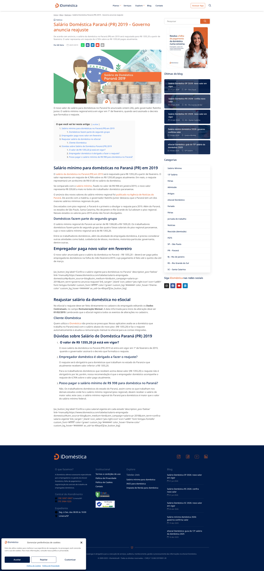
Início (56, 15)
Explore (139, 5)
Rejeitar (44, 559)
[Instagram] (166, 285)
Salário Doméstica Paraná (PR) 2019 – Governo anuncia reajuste (102, 26)
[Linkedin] (185, 285)
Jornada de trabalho (177, 219)
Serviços (127, 5)
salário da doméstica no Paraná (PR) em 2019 (79, 174)
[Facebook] (172, 285)
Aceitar (17, 559)
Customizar (70, 559)
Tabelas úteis (133, 474)
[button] (81, 542)
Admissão (172, 187)
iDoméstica (75, 323)
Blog (149, 5)
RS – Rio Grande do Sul (178, 263)
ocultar (95, 124)
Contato (159, 5)
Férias (170, 181)
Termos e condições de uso (108, 474)
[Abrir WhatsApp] (257, 564)
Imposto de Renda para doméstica (142, 487)
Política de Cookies (34, 566)
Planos (116, 5)
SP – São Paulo (174, 244)
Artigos (171, 193)
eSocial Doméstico (176, 200)
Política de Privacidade (51, 566)
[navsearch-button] (210, 5)
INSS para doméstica (136, 483)
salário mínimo (84, 185)
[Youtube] (179, 285)
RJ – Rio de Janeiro (176, 256)
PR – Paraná (173, 250)
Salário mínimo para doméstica (141, 479)
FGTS (170, 237)
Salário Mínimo (175, 168)
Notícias (68, 15)
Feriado (171, 206)
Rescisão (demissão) (177, 231)
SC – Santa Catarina (177, 269)
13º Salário (173, 174)
